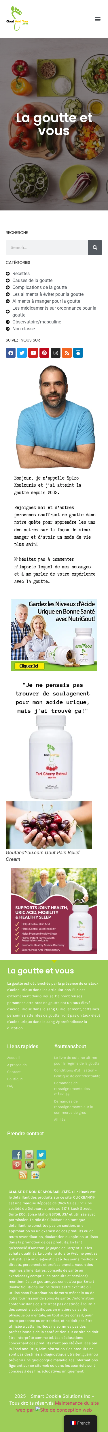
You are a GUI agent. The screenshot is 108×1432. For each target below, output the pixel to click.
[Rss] (67, 353)
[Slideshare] (78, 353)
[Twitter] (22, 353)
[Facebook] (11, 353)
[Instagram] (55, 353)
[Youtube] (33, 353)
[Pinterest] (44, 353)
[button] (97, 19)
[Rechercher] (95, 247)
